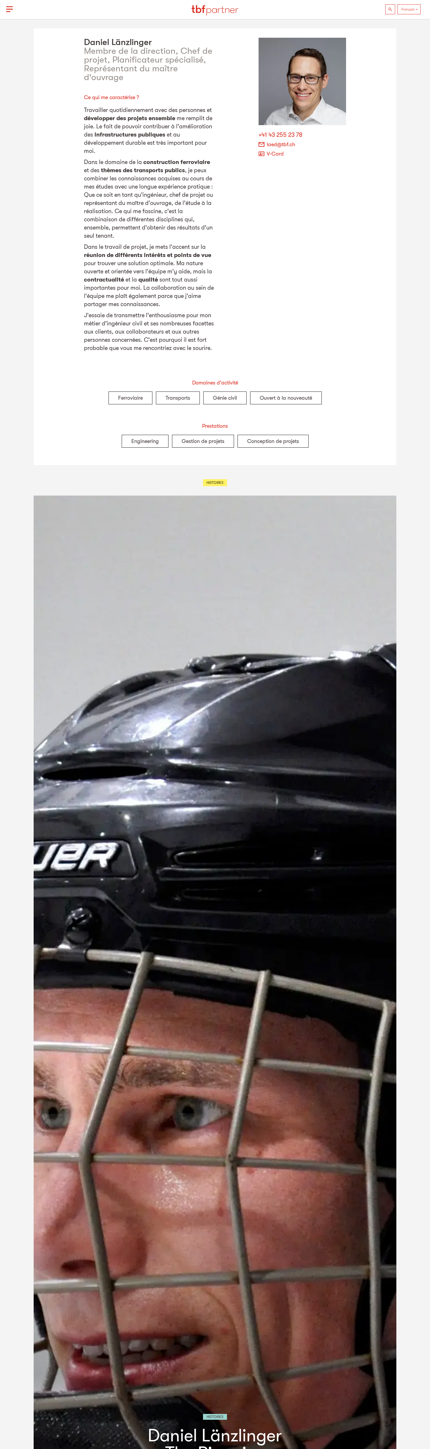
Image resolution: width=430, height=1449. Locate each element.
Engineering (145, 441)
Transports (178, 398)
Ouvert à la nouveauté (286, 398)
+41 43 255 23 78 (280, 135)
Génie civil (225, 398)
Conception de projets (273, 441)
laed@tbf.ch (281, 144)
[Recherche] (390, 9)
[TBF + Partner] (215, 9)
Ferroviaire (130, 398)
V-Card (275, 154)
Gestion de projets (203, 441)
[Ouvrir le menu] (9, 9)
